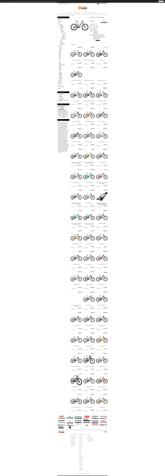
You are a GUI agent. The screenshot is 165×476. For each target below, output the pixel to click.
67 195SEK (105, 165)
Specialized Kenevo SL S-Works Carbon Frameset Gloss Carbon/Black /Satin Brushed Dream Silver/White (101, 204)
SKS (80, 465)
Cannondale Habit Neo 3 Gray (76, 407)
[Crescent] (69, 418)
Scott (59, 71)
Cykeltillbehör (60, 82)
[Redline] (103, 422)
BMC (59, 46)
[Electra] (95, 418)
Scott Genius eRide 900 (102, 325)
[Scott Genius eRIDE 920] (76, 257)
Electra (60, 53)
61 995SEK (92, 185)
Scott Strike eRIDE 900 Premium (89, 366)
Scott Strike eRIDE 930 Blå (102, 162)
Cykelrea (59, 88)
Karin (62, 111)
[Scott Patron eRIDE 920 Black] (102, 216)
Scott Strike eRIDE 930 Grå (76, 182)
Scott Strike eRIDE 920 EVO (102, 141)
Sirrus (66, 115)
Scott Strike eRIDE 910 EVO (89, 121)
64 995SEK (80, 103)
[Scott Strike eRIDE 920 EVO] (102, 135)
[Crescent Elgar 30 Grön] (76, 94)
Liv (59, 62)
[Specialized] (80, 149)
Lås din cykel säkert (90, 438)
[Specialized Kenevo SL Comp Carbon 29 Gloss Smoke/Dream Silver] (76, 196)
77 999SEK (80, 226)
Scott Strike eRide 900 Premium (102, 305)
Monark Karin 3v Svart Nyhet (62, 140)
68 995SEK (80, 165)
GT (59, 59)
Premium (60, 68)
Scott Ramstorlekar (74, 437)
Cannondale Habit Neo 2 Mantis (76, 386)
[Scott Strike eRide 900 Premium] (102, 298)
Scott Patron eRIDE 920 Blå (76, 141)
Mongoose (81, 458)
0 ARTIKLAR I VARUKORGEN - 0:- (103, 3)
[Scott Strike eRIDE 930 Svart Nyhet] (89, 94)
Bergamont (64, 15)
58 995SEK (105, 410)
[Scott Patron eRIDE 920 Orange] (76, 237)
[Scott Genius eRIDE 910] (89, 237)
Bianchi (60, 45)
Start (70, 12)
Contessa (60, 108)
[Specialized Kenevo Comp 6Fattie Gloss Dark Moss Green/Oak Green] (76, 155)
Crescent (60, 49)
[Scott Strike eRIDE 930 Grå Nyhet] (102, 94)
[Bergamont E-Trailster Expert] (79, 25)
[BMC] (86, 416)
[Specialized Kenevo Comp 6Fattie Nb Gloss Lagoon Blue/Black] (76, 216)
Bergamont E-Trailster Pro (101, 284)
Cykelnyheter (60, 80)
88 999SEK (105, 185)
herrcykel (59, 111)
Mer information (58, 1)
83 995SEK (80, 124)
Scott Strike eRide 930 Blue (76, 366)
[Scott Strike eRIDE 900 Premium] (89, 359)
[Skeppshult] (78, 424)
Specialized (81, 466)
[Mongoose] (78, 422)
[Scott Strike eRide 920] (89, 339)
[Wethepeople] (69, 427)
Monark (60, 63)
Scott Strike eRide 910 (89, 325)
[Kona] (86, 420)
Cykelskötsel (89, 437)
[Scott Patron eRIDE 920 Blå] (76, 135)
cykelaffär (61, 109)
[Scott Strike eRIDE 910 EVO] (89, 114)
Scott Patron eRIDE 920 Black (102, 223)
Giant (63, 110)
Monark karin (62, 112)
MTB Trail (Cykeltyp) (102, 36)
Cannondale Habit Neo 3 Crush (102, 386)
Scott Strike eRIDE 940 (89, 182)
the (64, 117)
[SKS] (86, 425)
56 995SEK (105, 287)
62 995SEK (92, 103)
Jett (61, 111)
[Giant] (61, 420)
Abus (80, 436)
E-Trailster (73, 15)
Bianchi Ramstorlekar (74, 436)
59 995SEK (105, 267)
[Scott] (80, 67)
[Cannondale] (80, 373)
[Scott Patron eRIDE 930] (89, 135)
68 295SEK (80, 348)
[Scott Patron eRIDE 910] (89, 196)
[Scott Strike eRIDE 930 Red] (102, 257)
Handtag (65, 110)
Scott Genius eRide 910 (76, 325)
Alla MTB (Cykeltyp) (96, 36)
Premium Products (82, 460)
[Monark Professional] (69, 422)
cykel (62, 108)
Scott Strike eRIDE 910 (89, 386)
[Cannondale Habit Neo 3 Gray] (76, 400)
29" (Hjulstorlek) (95, 35)
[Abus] (61, 416)
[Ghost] (103, 418)
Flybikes (60, 54)
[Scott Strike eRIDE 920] (89, 257)
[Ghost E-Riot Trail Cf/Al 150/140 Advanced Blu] (76, 298)
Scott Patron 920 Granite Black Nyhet (76, 80)
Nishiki (60, 67)
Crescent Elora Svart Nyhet (62, 141)
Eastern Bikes (81, 445)
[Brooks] (95, 416)
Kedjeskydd (64, 111)
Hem (58, 15)
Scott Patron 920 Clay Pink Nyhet (101, 80)
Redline (60, 69)
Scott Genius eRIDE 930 (76, 284)
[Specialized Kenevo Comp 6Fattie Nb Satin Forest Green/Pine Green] (89, 216)
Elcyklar (68, 15)
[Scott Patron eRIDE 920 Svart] (102, 114)
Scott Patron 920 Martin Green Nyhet (89, 80)
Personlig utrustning (61, 86)
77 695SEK (80, 328)
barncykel (61, 106)
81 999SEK (105, 205)
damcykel (59, 110)
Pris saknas (79, 389)
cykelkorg (65, 109)
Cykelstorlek (73, 444)
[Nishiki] (86, 422)
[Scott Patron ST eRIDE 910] (76, 114)
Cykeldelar (59, 84)
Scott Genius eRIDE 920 (76, 264)
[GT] (78, 420)
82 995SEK (92, 205)
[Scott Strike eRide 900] (76, 339)
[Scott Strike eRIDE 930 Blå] (102, 155)
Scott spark (60, 115)
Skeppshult (60, 73)
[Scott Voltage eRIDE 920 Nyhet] (76, 53)
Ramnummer (73, 445)
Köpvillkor (85, 12)
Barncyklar (59, 19)
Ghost (60, 55)
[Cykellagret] (82, 7)
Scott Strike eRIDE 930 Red (102, 264)
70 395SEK (105, 328)
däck (61, 110)
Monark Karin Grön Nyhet (62, 139)
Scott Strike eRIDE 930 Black (89, 284)
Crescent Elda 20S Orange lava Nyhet (63, 129)
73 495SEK (92, 144)
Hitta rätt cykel (77, 12)
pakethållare (65, 112)
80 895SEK (92, 124)
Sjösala (60, 72)
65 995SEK (92, 389)
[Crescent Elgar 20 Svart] (102, 53)
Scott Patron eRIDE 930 (89, 141)
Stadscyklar (62, 37)
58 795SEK (105, 348)
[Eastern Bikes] (78, 418)
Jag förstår (161, 1)
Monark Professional (62, 64)
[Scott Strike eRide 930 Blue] (76, 359)
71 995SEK (105, 369)
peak (67, 112)
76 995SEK (92, 369)
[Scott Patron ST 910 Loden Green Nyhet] (89, 53)
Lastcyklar (62, 31)
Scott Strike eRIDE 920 (89, 264)
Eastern (60, 50)
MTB (70, 15)
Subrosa (60, 76)
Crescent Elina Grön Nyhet (62, 149)
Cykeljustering (90, 436)
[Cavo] (61, 418)
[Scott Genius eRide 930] (102, 339)
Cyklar (61, 15)
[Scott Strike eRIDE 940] (89, 298)
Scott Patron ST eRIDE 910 (76, 121)
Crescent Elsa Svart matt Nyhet (62, 150)
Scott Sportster (64, 115)
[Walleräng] (61, 427)
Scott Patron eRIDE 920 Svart (102, 121)
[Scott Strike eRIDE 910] (102, 237)
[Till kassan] (98, 3)
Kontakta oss (93, 12)
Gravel (62, 29)
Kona (59, 60)
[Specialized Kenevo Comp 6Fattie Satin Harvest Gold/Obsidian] (89, 155)
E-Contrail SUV (64, 33)
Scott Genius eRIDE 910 (102, 366)
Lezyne (81, 453)
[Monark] (61, 422)
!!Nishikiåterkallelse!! (91, 439)
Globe (60, 58)
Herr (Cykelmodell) (100, 35)
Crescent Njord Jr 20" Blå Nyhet (62, 142)
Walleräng (60, 77)
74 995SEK (80, 83)
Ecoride (60, 51)
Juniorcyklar (60, 21)
